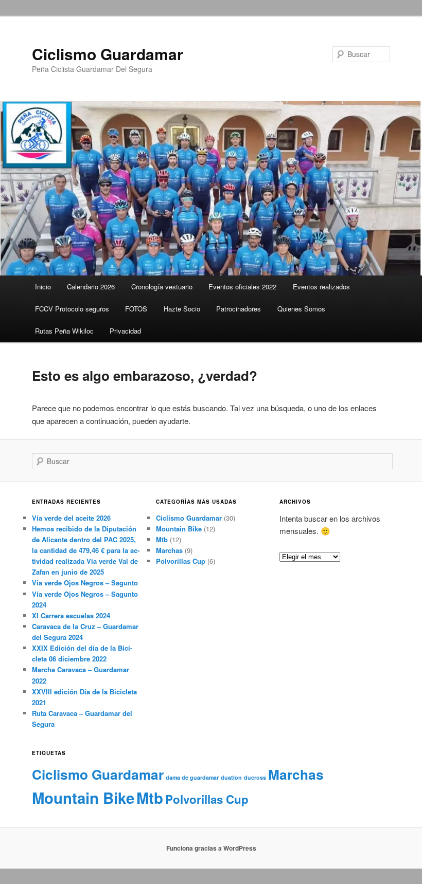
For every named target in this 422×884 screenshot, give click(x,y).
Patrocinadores (238, 309)
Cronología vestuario (161, 286)
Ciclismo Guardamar (107, 54)
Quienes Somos (301, 309)
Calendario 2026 (91, 286)
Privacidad (125, 331)
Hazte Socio (182, 309)
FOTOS (136, 309)
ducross (255, 777)
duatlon (231, 777)
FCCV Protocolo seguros (72, 309)
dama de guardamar (192, 777)
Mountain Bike (179, 528)
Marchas (169, 550)
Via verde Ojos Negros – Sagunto (85, 582)
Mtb (162, 539)
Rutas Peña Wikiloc (64, 331)
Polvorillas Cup (180, 561)
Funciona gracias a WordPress (211, 848)
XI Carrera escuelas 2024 (71, 615)
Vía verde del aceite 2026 (71, 518)
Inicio (43, 286)
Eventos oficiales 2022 (242, 286)
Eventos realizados (321, 286)
